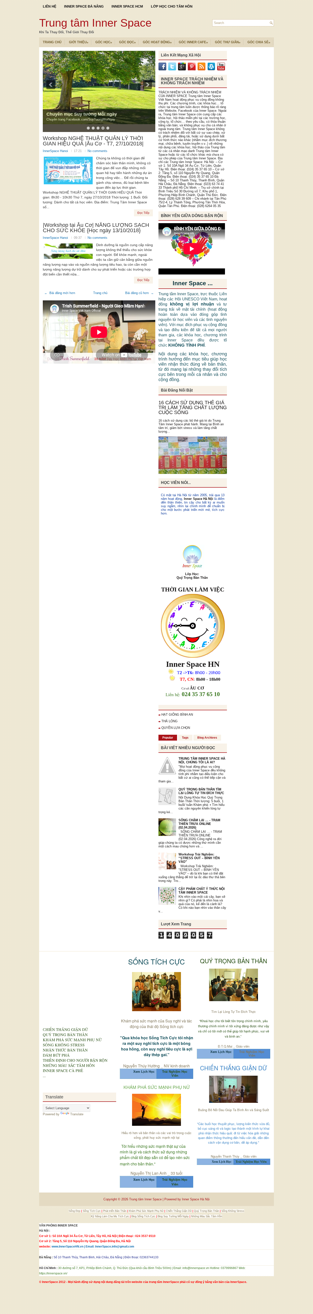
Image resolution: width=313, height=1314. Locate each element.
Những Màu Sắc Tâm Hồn (206, 1216)
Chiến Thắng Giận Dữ (179, 1210)
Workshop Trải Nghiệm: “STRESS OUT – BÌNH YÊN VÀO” (199, 858)
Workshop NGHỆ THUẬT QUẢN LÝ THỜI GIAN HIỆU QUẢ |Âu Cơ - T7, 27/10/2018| (93, 141)
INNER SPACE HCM (127, 6)
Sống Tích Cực (92, 1210)
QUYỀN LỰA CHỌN (175, 728)
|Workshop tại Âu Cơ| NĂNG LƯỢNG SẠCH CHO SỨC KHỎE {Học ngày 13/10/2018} (96, 227)
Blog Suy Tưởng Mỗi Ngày (173, 1216)
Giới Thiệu (78, 42)
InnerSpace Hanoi (56, 151)
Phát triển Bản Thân (115, 1210)
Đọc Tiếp (143, 213)
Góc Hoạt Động (157, 42)
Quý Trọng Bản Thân (207, 1210)
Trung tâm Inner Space (95, 23)
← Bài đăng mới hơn (59, 293)
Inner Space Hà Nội (198, 499)
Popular (167, 737)
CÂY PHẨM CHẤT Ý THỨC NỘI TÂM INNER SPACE (202, 890)
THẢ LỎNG (169, 721)
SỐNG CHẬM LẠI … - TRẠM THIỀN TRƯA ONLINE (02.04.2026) (199, 823)
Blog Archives (207, 737)
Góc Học (103, 42)
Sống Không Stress (232, 1210)
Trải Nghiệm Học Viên (251, 1053)
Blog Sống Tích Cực (143, 1216)
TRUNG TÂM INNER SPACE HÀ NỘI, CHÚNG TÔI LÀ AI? (202, 760)
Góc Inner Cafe (193, 42)
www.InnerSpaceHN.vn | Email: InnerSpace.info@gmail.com (93, 1246)
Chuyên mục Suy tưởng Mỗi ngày (81, 114)
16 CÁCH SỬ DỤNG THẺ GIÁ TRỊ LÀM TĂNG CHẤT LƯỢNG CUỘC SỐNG (192, 407)
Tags (185, 737)
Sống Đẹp (75, 1210)
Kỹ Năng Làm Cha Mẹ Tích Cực (110, 1216)
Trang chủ (100, 293)
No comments (97, 151)
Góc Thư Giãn (227, 42)
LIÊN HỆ (49, 6)
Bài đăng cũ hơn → (139, 293)
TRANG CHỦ (52, 42)
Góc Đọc (127, 42)
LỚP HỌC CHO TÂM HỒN (171, 6)
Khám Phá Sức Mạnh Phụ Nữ (146, 1210)
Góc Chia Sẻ (258, 42)
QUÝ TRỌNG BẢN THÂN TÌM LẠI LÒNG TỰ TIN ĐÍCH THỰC (201, 791)
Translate (76, 1114)
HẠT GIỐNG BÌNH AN (177, 714)
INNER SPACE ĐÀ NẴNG (84, 6)
